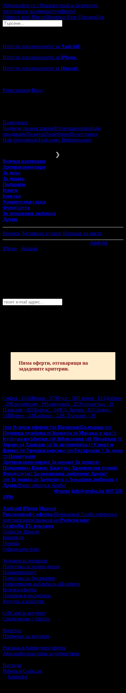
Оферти (16, 17)
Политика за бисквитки (29, 578)
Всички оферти (20, 589)
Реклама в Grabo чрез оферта (34, 647)
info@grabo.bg (87, 491)
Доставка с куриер (41, 233)
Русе (67, 398)
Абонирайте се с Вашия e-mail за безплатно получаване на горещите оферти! (50, 8)
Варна (44, 398)
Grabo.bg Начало (21, 531)
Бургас (47, 409)
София (17, 398)
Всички (11, 233)
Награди (12, 665)
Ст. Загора (77, 409)
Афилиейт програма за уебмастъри (41, 653)
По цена (35, 134)
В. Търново (78, 415)
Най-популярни (20, 140)
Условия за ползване (25, 560)
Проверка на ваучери (26, 636)
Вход (37, 90)
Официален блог (21, 549)
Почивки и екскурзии (27, 595)
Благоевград (28, 404)
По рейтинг (57, 134)
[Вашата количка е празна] (3, 29)
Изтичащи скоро (72, 128)
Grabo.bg (17, 676)
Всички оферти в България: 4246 (39, 421)
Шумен (20, 415)
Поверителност (20, 572)
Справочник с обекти (26, 618)
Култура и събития (23, 601)
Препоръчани (76, 140)
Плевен (91, 398)
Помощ (11, 543)
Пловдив (18, 409)
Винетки (12, 630)
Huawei (29, 248)
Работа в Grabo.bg (22, 671)
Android (98, 242)
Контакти (13, 537)
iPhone (10, 248)
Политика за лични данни (31, 566)
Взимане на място (82, 233)
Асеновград (96, 404)
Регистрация (16, 90)
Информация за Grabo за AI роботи (41, 584)
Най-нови (49, 140)
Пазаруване (15, 122)
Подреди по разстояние (28, 128)
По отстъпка (84, 134)
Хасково (47, 415)
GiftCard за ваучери (24, 613)
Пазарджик (62, 404)
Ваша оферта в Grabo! (42, 485)
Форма (62, 491)
